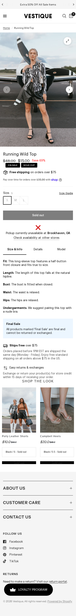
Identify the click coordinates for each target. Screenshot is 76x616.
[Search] (64, 16)
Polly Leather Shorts (15, 436)
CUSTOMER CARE (22, 502)
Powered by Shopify (59, 601)
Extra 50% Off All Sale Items (38, 4)
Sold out (19, 462)
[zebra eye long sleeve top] (67, 41)
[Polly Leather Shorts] (19, 410)
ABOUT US (14, 488)
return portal (58, 581)
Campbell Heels (50, 436)
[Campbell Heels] (57, 410)
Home (6, 27)
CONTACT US (17, 517)
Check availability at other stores (37, 238)
